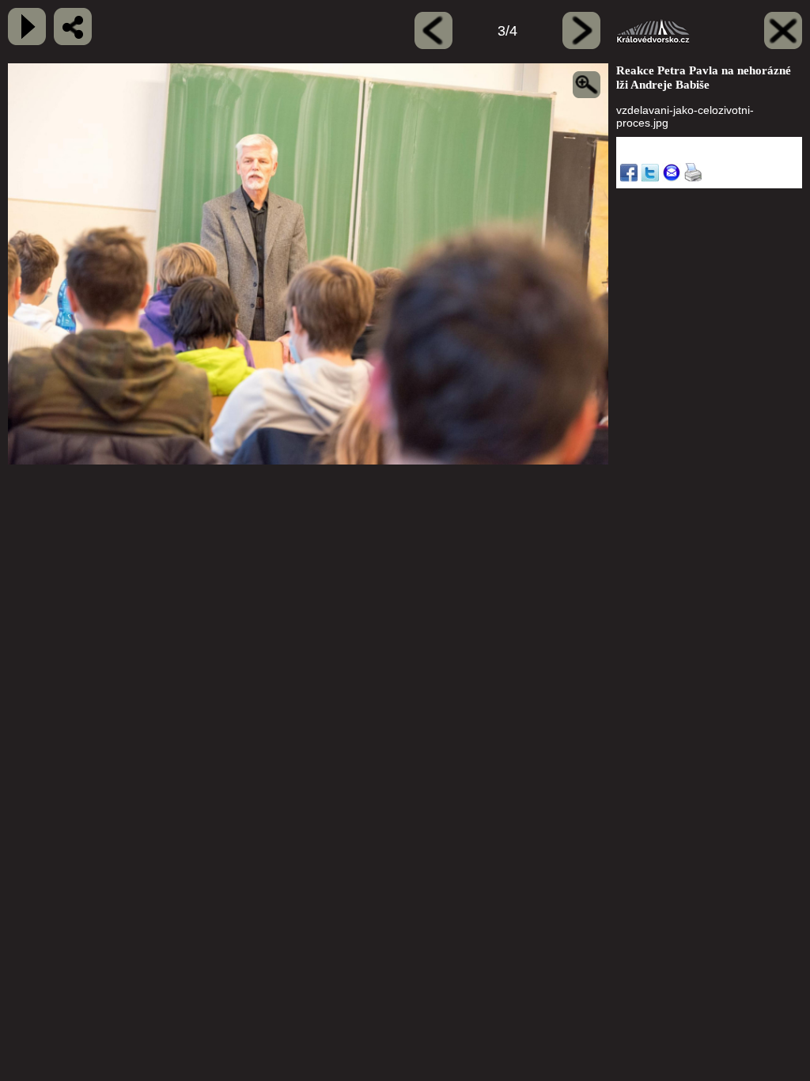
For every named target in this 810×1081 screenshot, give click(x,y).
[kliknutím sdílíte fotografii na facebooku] (73, 26)
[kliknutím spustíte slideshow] (27, 26)
